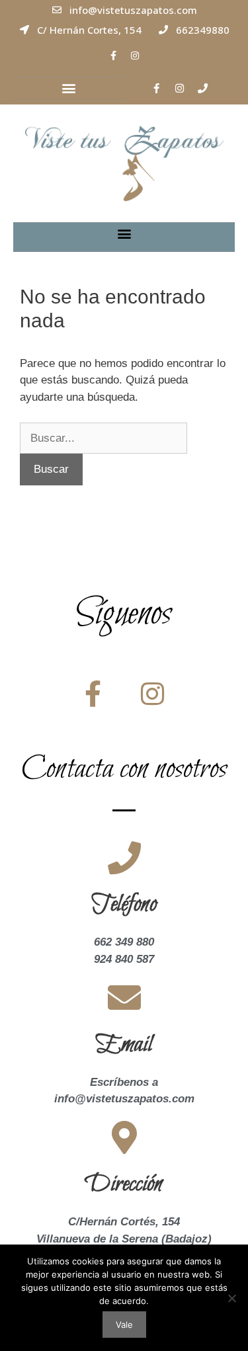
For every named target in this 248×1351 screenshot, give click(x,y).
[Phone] (202, 88)
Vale (124, 1324)
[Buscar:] (103, 438)
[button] (68, 88)
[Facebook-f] (113, 55)
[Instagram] (135, 55)
